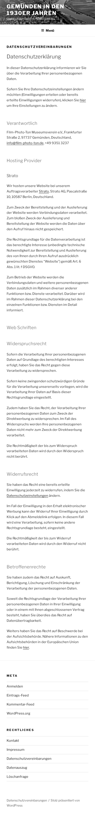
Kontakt (13, 741)
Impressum (16, 750)
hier (83, 100)
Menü (50, 30)
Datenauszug (17, 768)
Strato (44, 191)
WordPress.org (18, 713)
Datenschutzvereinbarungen (29, 759)
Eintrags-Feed (18, 695)
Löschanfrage (17, 777)
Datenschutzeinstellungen (27, 496)
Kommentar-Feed (20, 704)
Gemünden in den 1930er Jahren (35, 9)
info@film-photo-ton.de (25, 143)
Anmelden (15, 686)
